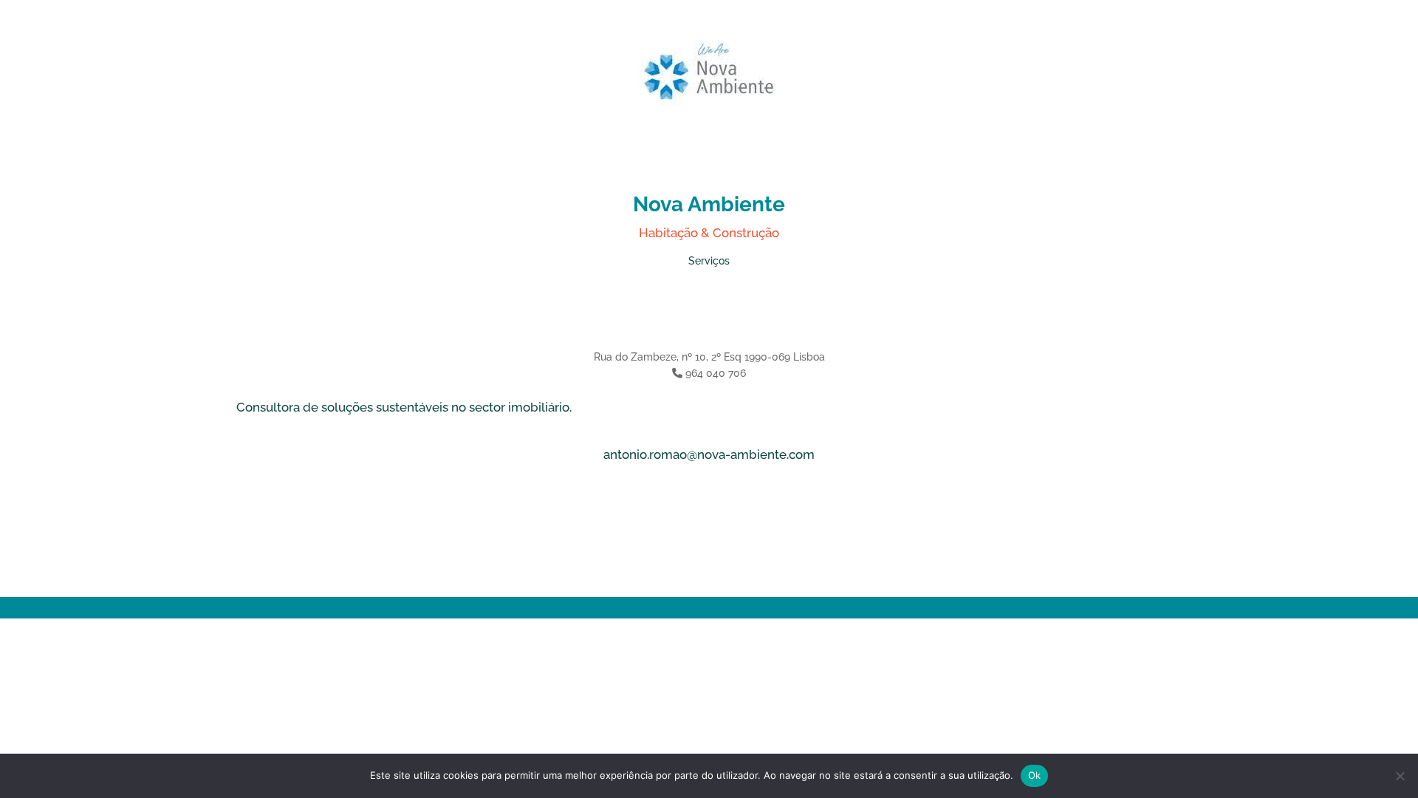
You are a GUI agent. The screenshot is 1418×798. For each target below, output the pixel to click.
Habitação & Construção (709, 232)
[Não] (1399, 775)
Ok (1034, 775)
